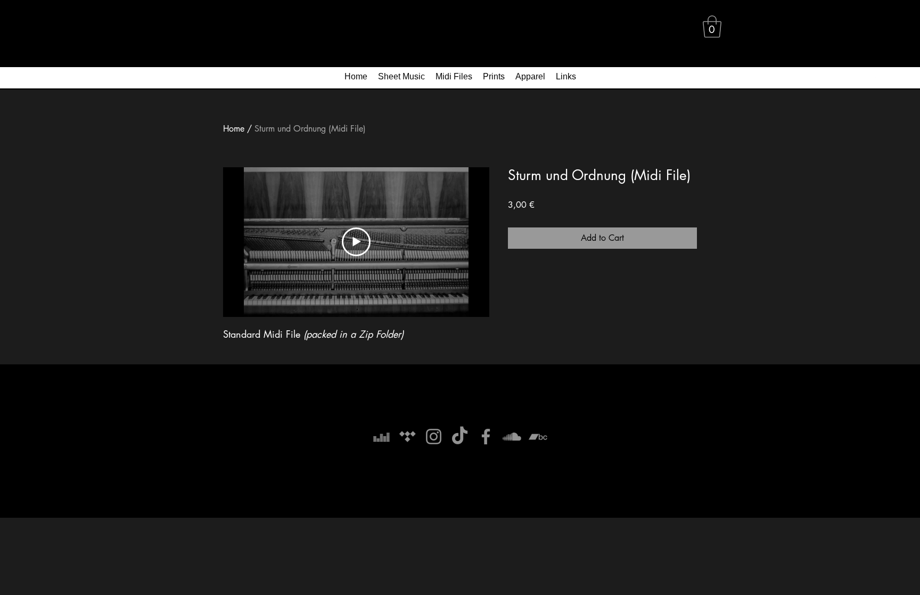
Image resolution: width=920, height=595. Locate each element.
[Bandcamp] (538, 436)
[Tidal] (407, 436)
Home (233, 128)
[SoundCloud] (512, 436)
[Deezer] (381, 436)
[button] (712, 26)
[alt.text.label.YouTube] (872, 79)
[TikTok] (459, 436)
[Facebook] (485, 436)
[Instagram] (433, 436)
